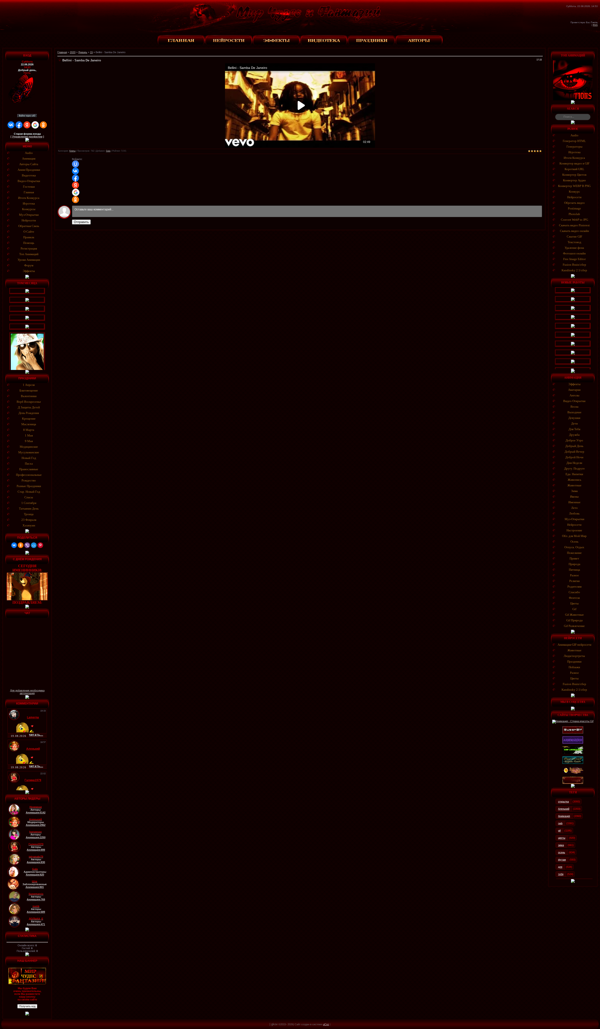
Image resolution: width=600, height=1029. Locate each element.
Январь (82, 52)
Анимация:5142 (35, 812)
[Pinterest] (40, 545)
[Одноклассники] (20, 545)
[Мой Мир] (34, 545)
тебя (560, 874)
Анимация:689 (36, 911)
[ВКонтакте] (14, 545)
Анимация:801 (35, 887)
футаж (562, 859)
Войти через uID (27, 116)
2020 (72, 52)
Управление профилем (27, 136)
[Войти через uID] (75, 164)
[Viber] (27, 545)
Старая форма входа (27, 133)
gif (559, 830)
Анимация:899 (36, 849)
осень (561, 852)
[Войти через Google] (35, 125)
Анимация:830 (36, 862)
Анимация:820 (35, 874)
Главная (62, 52)
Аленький (563, 808)
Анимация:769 (36, 899)
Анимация (564, 816)
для (560, 866)
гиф (560, 823)
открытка (563, 801)
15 (91, 52)
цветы (561, 837)
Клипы (72, 151)
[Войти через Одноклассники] (43, 124)
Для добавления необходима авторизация (27, 692)
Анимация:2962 (35, 825)
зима (561, 845)
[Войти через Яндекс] (26, 124)
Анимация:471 (36, 924)
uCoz (326, 1024)
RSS (595, 25)
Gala (108, 151)
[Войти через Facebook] (18, 124)
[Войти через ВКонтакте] (11, 124)
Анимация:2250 (35, 837)
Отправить (81, 222)
